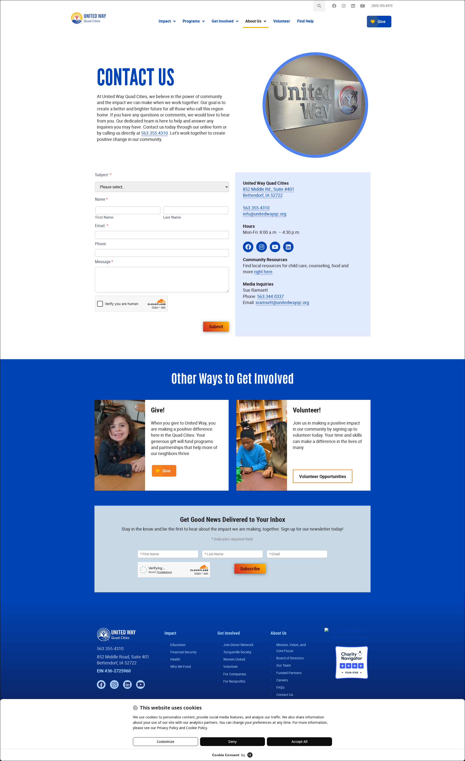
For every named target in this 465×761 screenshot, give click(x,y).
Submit (216, 326)
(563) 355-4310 (382, 5)
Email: (101, 225)
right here (263, 271)
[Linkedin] (353, 6)
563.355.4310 (154, 133)
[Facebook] (334, 6)
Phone (100, 243)
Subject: (103, 174)
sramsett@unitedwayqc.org (282, 302)
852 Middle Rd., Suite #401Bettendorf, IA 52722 (268, 192)
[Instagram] (343, 6)
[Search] (319, 6)
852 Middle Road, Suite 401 (123, 657)
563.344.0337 (270, 296)
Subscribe (250, 568)
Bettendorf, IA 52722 (117, 663)
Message (104, 261)
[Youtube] (362, 6)
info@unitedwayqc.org (264, 214)
